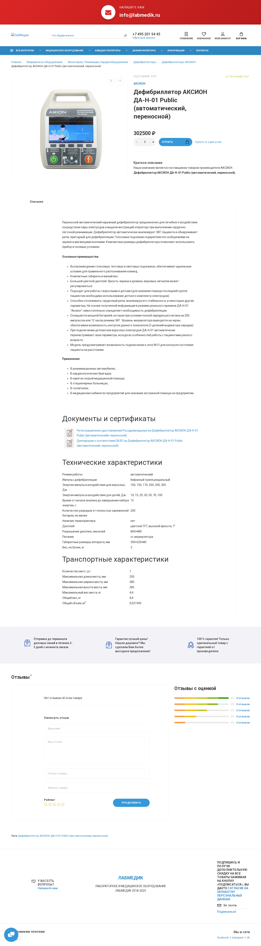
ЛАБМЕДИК (130, 877)
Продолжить (131, 802)
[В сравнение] (111, 81)
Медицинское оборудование (64, 50)
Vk (248, 937)
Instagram (238, 937)
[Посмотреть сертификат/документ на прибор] (69, 433)
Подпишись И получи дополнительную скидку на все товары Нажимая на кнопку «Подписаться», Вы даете (233, 881)
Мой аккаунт (223, 38)
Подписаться (226, 911)
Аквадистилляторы (108, 50)
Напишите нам (48, 888)
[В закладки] (120, 81)
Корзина (241, 38)
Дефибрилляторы (144, 50)
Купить (167, 142)
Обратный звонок (144, 37)
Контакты (202, 50)
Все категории (24, 50)
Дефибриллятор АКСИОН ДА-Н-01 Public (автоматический (54, 835)
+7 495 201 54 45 (146, 34)
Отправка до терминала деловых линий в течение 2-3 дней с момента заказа (53, 643)
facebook (223, 937)
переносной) (100, 835)
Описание (36, 201)
